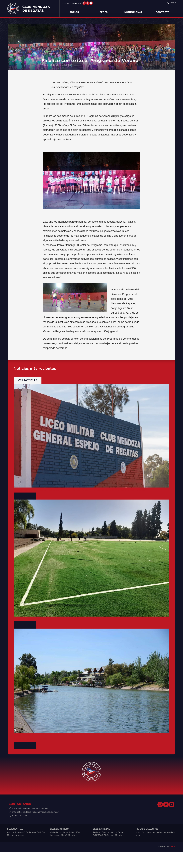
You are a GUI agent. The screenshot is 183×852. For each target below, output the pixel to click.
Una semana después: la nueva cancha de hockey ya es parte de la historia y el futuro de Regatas (80, 489)
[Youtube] (91, 3)
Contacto (163, 12)
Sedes (104, 12)
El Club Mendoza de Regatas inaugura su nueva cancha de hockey (59, 618)
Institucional (133, 12)
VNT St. (172, 846)
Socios (74, 12)
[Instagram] (84, 3)
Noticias (47, 53)
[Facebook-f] (87, 3)
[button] (27, 380)
